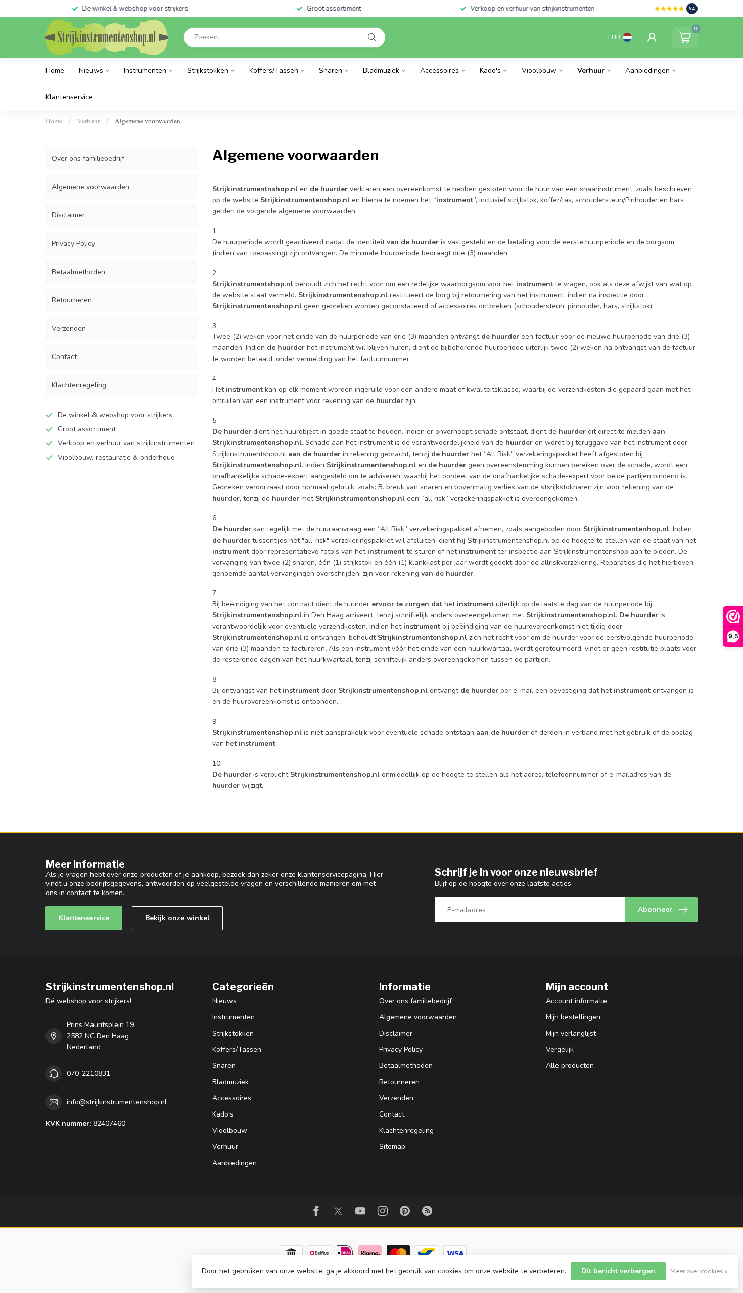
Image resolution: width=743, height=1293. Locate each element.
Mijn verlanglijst (571, 1033)
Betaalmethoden (78, 272)
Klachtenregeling (79, 385)
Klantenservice (69, 97)
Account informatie (576, 1001)
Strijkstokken (207, 70)
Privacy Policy (73, 243)
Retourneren (72, 300)
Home (54, 70)
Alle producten (570, 1066)
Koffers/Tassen (273, 70)
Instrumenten (145, 70)
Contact (64, 357)
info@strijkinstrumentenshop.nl (117, 1102)
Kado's (490, 70)
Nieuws (91, 70)
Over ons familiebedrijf (88, 158)
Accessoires (439, 70)
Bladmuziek (381, 70)
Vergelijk (560, 1049)
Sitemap (392, 1146)
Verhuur (591, 70)
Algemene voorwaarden (147, 120)
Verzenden (69, 328)
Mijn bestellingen (573, 1017)
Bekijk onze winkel (177, 918)
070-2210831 (88, 1073)
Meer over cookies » (699, 1271)
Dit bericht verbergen (618, 1271)
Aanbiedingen (647, 70)
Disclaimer (68, 215)
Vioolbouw (539, 70)
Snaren (330, 70)
